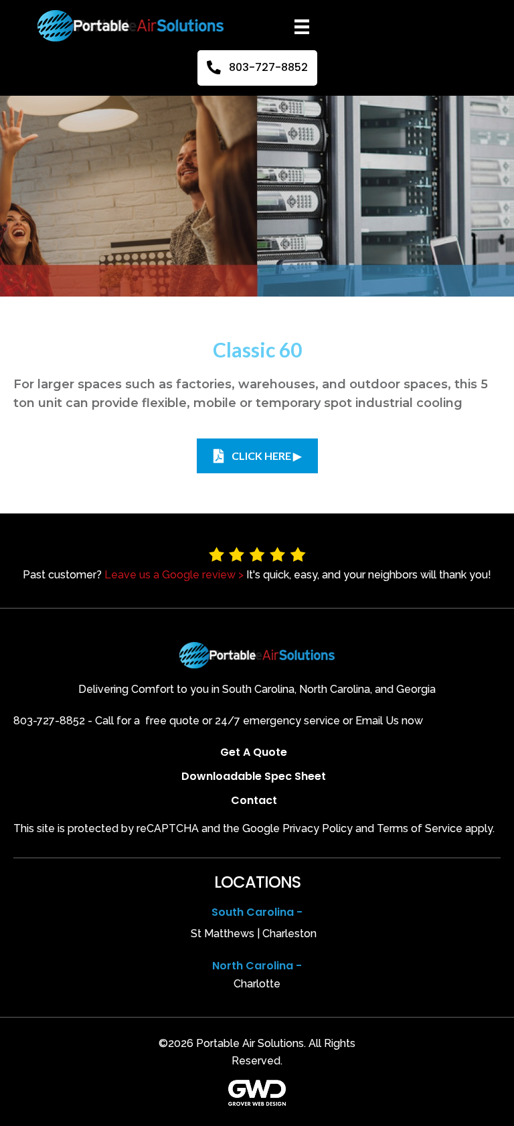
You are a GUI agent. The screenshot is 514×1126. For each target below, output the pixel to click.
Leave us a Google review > (174, 574)
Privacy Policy (317, 828)
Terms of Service (419, 828)
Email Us (377, 720)
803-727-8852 (49, 720)
